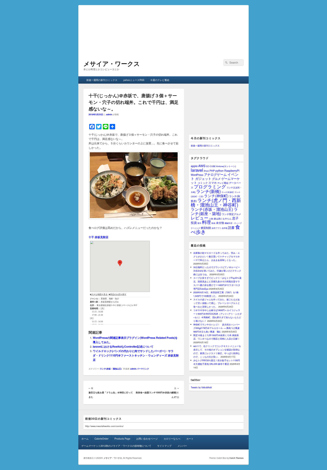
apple (194, 166)
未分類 (220, 223)
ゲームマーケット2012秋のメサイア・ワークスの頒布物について (116, 445)
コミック (203, 182)
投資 (194, 222)
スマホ (212, 182)
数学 (199, 223)
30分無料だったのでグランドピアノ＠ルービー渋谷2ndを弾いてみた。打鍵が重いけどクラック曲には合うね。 (217, 271)
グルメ (216, 178)
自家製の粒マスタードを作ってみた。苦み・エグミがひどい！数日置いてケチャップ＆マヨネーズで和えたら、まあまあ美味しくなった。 (216, 256)
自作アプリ (216, 228)
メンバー (182, 445)
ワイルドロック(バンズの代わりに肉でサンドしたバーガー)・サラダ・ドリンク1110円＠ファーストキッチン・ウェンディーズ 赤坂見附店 (136, 355)
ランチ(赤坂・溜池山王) (111, 368)
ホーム (85, 438)
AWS (202, 165)
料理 (206, 222)
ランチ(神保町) (216, 195)
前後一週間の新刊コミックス (101, 80)
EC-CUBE (211, 166)
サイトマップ (164, 445)
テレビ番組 (222, 182)
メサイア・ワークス (111, 63)
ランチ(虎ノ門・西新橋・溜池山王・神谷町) (216, 202)
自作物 (224, 228)
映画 (213, 223)
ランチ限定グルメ (231, 214)
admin (109, 114)
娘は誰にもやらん (222, 218)
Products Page (122, 438)
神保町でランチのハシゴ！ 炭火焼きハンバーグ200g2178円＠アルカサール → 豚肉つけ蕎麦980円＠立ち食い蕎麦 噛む (216, 328)
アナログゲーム (215, 174)
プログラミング (210, 186)
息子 (235, 218)
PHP (212, 170)
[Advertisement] (163, 29)
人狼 (211, 218)
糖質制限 (206, 227)
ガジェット (203, 178)
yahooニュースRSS (133, 80)
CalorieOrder (101, 438)
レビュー (199, 218)
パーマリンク (143, 368)
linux (206, 170)
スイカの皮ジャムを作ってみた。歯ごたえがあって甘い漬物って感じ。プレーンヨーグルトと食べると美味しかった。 (216, 303)
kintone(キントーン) (226, 166)
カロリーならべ (172, 438)
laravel (197, 170)
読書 (231, 227)
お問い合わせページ (147, 438)
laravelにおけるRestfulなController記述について (123, 346)
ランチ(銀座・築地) (214, 211)
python (219, 170)
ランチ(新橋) (208, 191)
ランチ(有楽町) (227, 192)
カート (189, 438)
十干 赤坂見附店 (98, 237)
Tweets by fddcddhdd (201, 387)
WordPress (197, 174)
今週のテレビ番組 (159, 80)
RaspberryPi (231, 170)
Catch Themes (236, 457)
